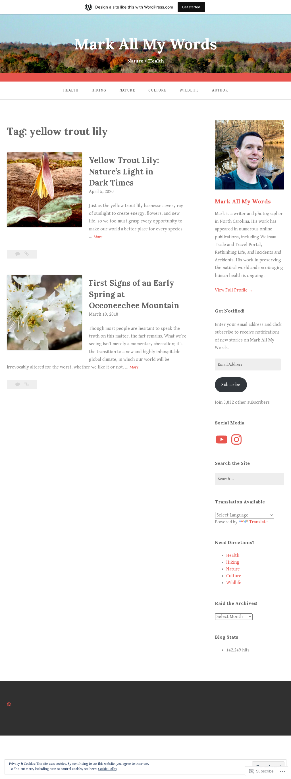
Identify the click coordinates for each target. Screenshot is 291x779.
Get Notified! (229, 311)
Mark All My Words (145, 44)
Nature (127, 90)
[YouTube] (221, 439)
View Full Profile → (234, 290)
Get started (191, 7)
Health (70, 90)
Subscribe (230, 385)
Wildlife (189, 90)
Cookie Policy (107, 769)
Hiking (99, 90)
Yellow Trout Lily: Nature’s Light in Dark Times (124, 171)
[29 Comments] (18, 384)
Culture (157, 90)
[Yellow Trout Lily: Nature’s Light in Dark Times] (26, 254)
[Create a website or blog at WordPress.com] (9, 704)
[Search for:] (249, 479)
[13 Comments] (18, 254)
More (97, 237)
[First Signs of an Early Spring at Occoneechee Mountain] (26, 384)
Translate (258, 522)
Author (220, 90)
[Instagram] (236, 439)
